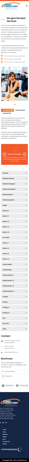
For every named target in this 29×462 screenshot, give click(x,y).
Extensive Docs (8, 194)
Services (5, 173)
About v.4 (6, 232)
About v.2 (6, 221)
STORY (4, 429)
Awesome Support (9, 184)
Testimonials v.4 (8, 291)
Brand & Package (14, 154)
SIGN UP (5, 444)
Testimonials (7, 270)
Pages (5, 205)
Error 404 (6, 323)
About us (6, 211)
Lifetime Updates (8, 200)
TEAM (4, 432)
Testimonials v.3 (8, 286)
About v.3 (6, 227)
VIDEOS (5, 437)
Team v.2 (6, 248)
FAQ (4, 318)
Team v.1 (5, 243)
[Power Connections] (10, 6)
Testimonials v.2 (8, 280)
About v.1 (6, 216)
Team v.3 (6, 254)
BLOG (4, 439)
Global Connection (9, 189)
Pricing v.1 (6, 307)
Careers (5, 297)
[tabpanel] (14, 84)
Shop (4, 329)
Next (24, 154)
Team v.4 (6, 259)
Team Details (7, 264)
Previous (4, 154)
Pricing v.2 (6, 313)
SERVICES (5, 434)
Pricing (5, 302)
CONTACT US (6, 441)
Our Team (6, 237)
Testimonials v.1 (8, 275)
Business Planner (8, 178)
